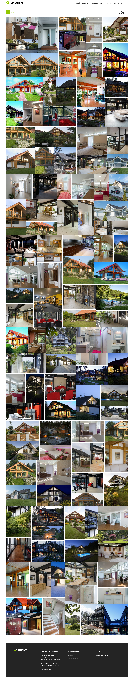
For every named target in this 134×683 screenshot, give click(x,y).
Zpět (12, 12)
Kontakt (109, 3)
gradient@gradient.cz (52, 665)
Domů (78, 3)
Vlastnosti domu (97, 3)
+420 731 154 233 (51, 663)
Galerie (85, 3)
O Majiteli (118, 3)
